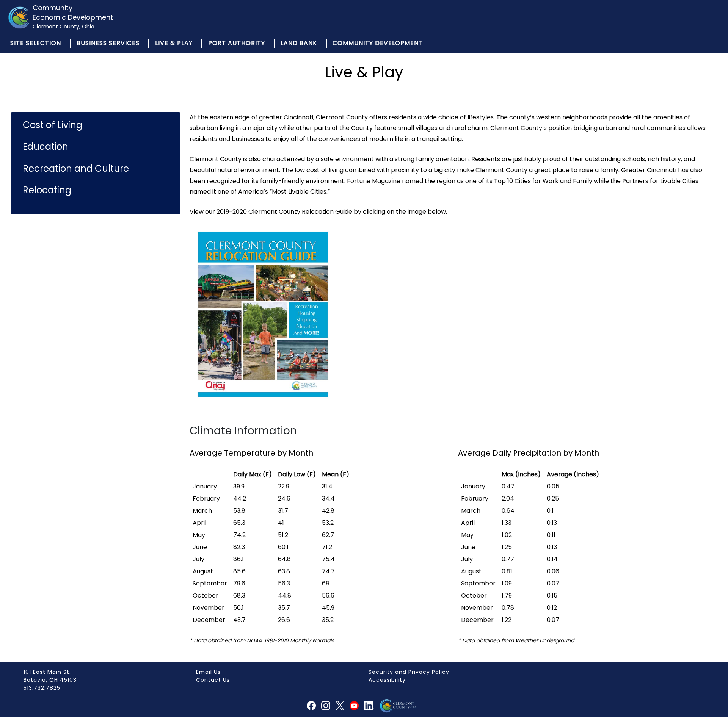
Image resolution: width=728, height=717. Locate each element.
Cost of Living (52, 125)
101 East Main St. (47, 672)
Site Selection (35, 43)
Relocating (47, 190)
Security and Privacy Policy (409, 672)
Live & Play (174, 43)
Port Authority (236, 43)
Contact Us (213, 680)
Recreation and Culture (76, 168)
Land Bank (299, 43)
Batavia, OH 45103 (50, 680)
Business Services (108, 43)
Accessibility (387, 680)
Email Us (208, 672)
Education (45, 146)
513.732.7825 (42, 688)
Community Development (378, 43)
